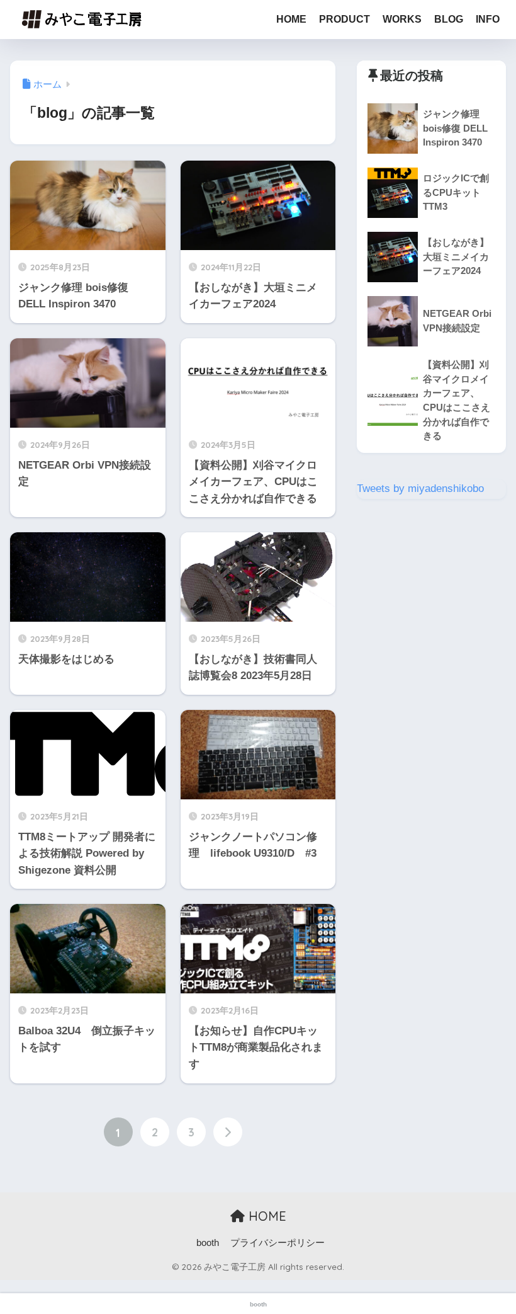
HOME (291, 19)
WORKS (402, 19)
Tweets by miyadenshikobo (420, 488)
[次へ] (227, 1131)
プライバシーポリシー (277, 1243)
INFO (488, 19)
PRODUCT (344, 19)
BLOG (448, 19)
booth (207, 1243)
